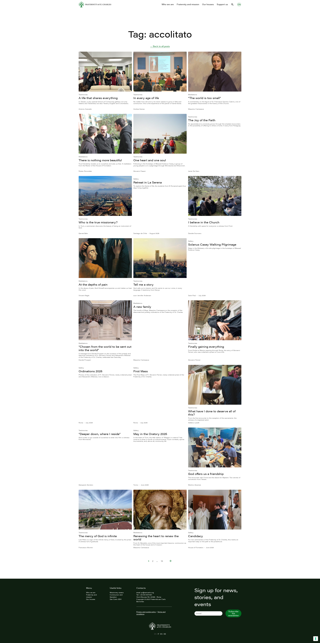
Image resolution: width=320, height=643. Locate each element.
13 (162, 561)
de (165, 634)
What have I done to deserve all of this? (212, 412)
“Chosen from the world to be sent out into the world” (105, 348)
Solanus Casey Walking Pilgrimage (212, 244)
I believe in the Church (203, 222)
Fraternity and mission (188, 4)
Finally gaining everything (206, 346)
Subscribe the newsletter (233, 613)
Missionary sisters (117, 592)
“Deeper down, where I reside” (99, 434)
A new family (142, 307)
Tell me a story (143, 284)
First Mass (140, 371)
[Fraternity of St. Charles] (95, 4)
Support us (222, 4)
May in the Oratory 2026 (150, 434)
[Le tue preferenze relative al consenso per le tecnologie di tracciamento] (315, 638)
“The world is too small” (204, 98)
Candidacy (195, 536)
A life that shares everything (98, 98)
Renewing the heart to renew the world (156, 537)
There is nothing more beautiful (100, 160)
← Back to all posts (160, 46)
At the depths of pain (93, 284)
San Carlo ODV (116, 599)
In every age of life (146, 98)
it (158, 634)
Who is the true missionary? (98, 222)
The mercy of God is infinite (98, 536)
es (161, 634)
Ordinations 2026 (90, 371)
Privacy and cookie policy (146, 612)
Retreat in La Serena (147, 182)
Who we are (168, 4)
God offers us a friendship (206, 474)
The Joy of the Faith (201, 120)
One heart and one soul (149, 160)
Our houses (208, 4)
